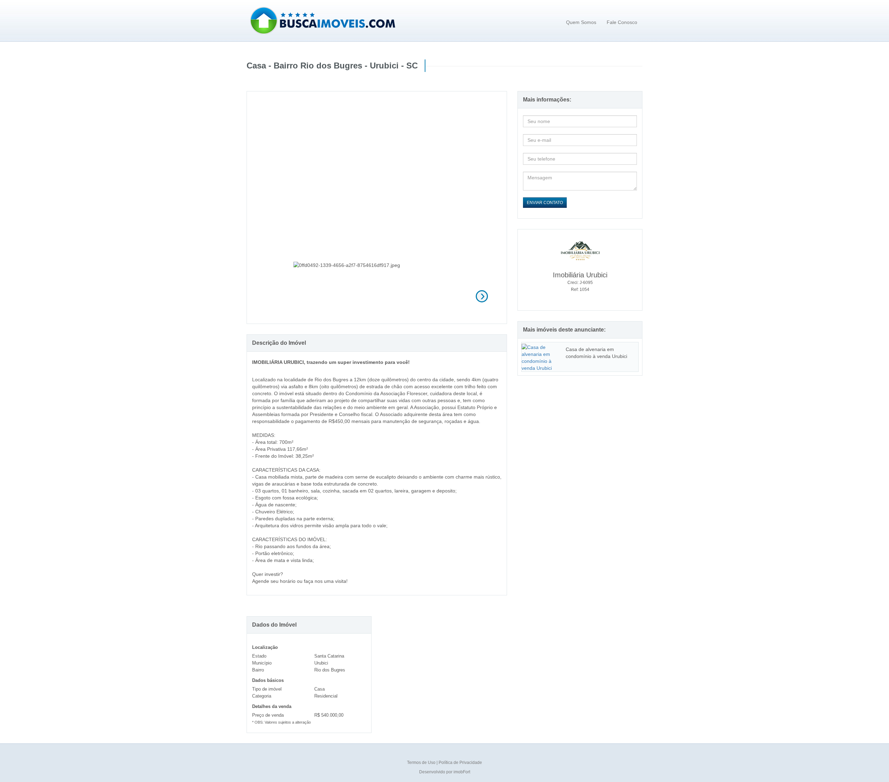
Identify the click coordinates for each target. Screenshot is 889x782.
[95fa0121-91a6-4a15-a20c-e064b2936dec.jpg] (377, 295)
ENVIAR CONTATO (545, 202)
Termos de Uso (422, 762)
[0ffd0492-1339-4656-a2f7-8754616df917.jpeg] (319, 295)
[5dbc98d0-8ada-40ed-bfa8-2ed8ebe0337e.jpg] (434, 295)
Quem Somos (581, 22)
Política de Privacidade (460, 762)
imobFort (462, 771)
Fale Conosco (622, 22)
